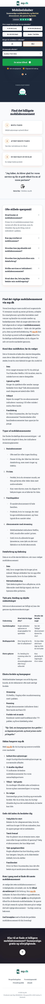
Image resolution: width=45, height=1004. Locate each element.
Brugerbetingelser (15, 979)
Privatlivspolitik (18, 983)
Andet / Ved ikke (33, 34)
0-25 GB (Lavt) (12, 28)
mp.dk (35, 331)
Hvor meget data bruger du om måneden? (17, 24)
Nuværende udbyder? (10, 49)
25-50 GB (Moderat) (34, 28)
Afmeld (29, 983)
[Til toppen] (22, 952)
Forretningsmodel (30, 979)
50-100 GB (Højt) (12, 34)
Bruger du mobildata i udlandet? (13, 40)
